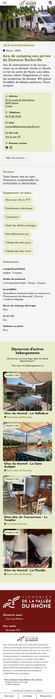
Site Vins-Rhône (14, 619)
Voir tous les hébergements (26, 366)
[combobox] (15, 158)
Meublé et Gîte (12, 375)
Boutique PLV (13, 630)
